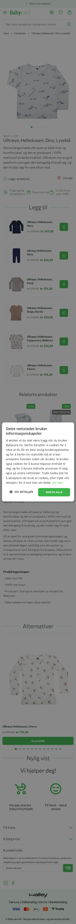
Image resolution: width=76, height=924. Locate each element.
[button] (21, 492)
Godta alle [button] (54, 492)
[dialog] (38, 462)
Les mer (57, 483)
